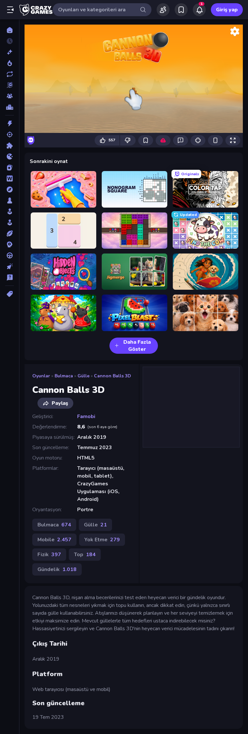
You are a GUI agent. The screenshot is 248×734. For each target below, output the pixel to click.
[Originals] (9, 85)
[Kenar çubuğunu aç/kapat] (10, 9)
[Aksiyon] (9, 123)
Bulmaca (64, 376)
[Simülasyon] (9, 222)
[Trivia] (9, 277)
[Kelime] (9, 178)
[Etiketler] (9, 293)
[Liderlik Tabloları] (9, 107)
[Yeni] (9, 52)
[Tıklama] (9, 266)
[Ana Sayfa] (9, 30)
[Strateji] (9, 244)
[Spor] (9, 233)
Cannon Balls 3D (112, 376)
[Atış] (9, 134)
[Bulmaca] (9, 145)
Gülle (83, 376)
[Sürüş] (9, 255)
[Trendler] (9, 63)
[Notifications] (199, 9)
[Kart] (9, 167)
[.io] (9, 156)
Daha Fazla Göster (137, 346)
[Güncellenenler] (9, 74)
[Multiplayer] (9, 96)
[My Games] (181, 9)
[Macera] (9, 189)
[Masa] (9, 200)
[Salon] (9, 211)
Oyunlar (41, 376)
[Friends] (163, 9)
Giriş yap (227, 9)
